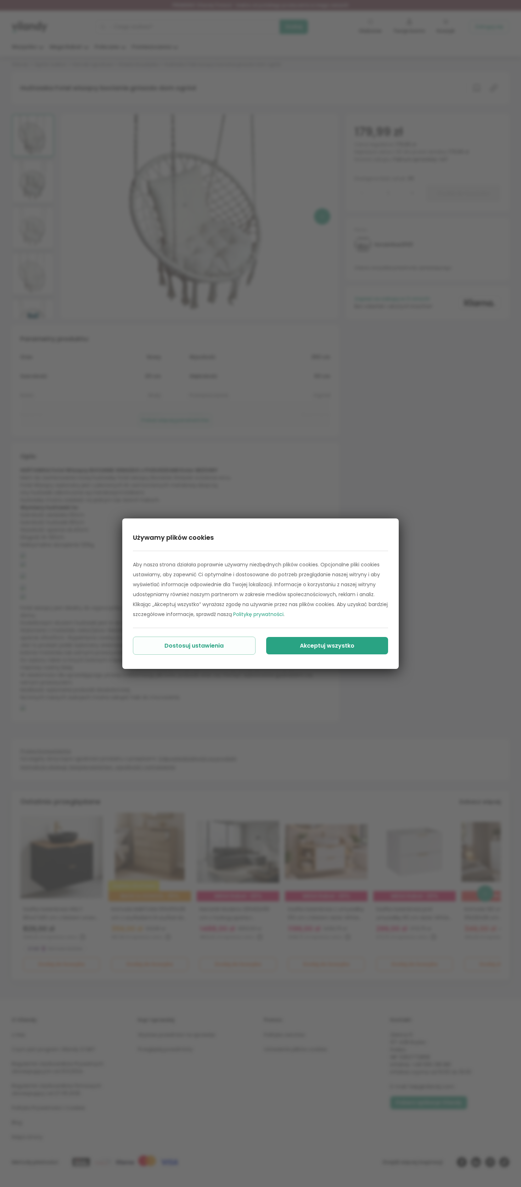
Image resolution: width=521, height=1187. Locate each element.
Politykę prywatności (258, 614)
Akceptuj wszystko (327, 646)
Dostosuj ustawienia (194, 646)
